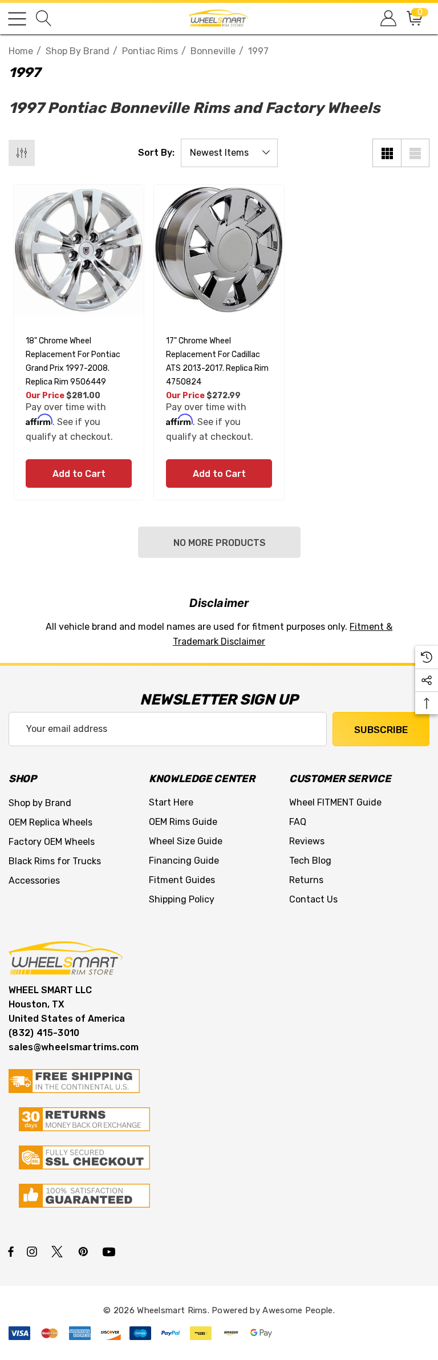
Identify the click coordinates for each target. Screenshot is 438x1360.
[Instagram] (33, 1251)
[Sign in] (387, 18)
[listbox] (229, 153)
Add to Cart (79, 473)
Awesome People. (298, 1310)
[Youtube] (111, 1251)
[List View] (415, 153)
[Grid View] (386, 153)
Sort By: (156, 152)
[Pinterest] (85, 1251)
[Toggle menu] (17, 19)
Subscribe (381, 729)
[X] (59, 1251)
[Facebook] (11, 1251)
